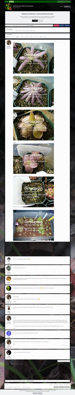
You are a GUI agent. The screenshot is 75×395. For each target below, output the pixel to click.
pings (31, 30)
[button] (17, 2)
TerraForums (67, 25)
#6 (68, 295)
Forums (67, 6)
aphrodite (17, 30)
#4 (68, 276)
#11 (68, 350)
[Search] (20, 2)
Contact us (51, 384)
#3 (68, 266)
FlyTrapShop (56, 25)
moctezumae (28, 30)
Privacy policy (61, 384)
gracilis (20, 30)
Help (64, 384)
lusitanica (23, 30)
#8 (68, 316)
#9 (68, 331)
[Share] (67, 40)
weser (34, 30)
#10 (68, 340)
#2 (68, 257)
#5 (68, 286)
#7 (68, 305)
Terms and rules (56, 384)
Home (62, 6)
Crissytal (8, 30)
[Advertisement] (35, 249)
